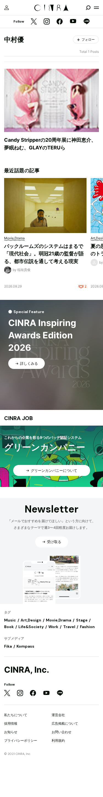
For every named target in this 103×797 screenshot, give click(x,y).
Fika (8, 646)
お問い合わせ (61, 732)
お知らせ (10, 732)
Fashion (87, 627)
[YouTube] (73, 22)
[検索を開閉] (88, 8)
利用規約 (58, 740)
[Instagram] (47, 21)
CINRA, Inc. (26, 670)
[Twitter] (34, 21)
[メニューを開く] (96, 8)
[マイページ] (6, 8)
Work (53, 627)
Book (9, 627)
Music (10, 620)
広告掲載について (65, 723)
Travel (69, 627)
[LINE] (86, 21)
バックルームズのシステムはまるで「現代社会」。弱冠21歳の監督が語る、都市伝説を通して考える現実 (44, 253)
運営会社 (58, 715)
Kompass (25, 646)
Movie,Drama (58, 620)
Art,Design (31, 620)
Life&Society (31, 627)
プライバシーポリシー (20, 740)
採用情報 (10, 723)
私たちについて (15, 715)
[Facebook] (60, 21)
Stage (82, 620)
